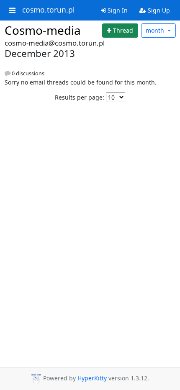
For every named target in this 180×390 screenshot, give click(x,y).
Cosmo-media (43, 30)
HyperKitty (92, 378)
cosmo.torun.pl (48, 10)
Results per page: (79, 97)
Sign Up (158, 10)
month (156, 30)
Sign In (117, 10)
